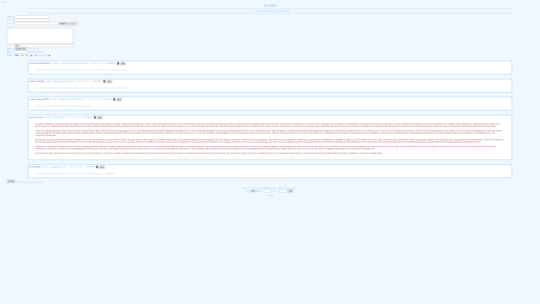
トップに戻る (256, 11)
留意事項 (267, 11)
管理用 (286, 11)
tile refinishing (55, 167)
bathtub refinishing (60, 81)
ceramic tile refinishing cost (71, 63)
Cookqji (56, 117)
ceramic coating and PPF (68, 99)
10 (41, 182)
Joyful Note (270, 195)
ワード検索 (277, 11)
